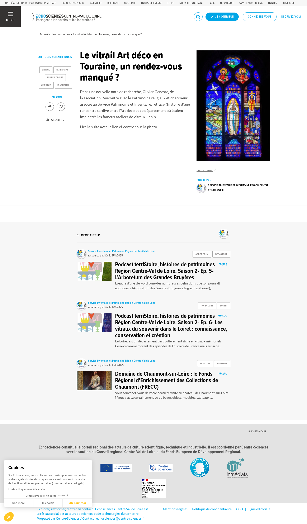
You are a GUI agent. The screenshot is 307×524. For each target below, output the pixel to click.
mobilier (205, 363)
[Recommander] (61, 106)
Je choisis (48, 503)
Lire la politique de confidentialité (26, 489)
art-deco (46, 85)
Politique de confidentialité (212, 509)
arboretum (201, 254)
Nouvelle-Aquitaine (191, 3)
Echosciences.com (73, 3)
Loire (170, 3)
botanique (221, 254)
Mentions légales (175, 509)
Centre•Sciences (68, 518)
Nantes (272, 3)
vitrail (46, 69)
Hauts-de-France (151, 3)
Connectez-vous (259, 17)
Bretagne (113, 3)
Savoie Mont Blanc (251, 3)
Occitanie (130, 3)
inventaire (63, 85)
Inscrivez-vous (291, 17)
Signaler (57, 120)
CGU (239, 509)
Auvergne (288, 3)
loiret (223, 305)
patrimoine (62, 69)
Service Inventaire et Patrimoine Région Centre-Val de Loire (121, 251)
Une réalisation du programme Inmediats (30, 3)
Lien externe (205, 170)
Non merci (18, 503)
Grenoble (96, 3)
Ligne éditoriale (259, 509)
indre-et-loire (55, 77)
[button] (9, 517)
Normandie (227, 3)
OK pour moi (77, 503)
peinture (222, 363)
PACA (211, 3)
